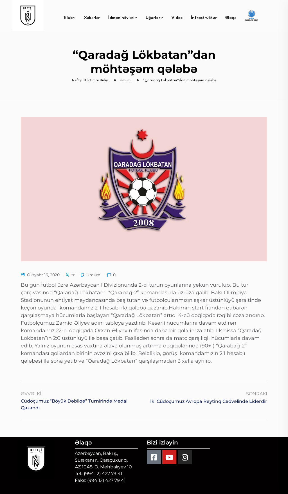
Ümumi (94, 274)
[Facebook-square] (154, 457)
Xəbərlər (92, 18)
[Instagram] (185, 457)
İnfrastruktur (204, 18)
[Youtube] (169, 457)
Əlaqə (230, 18)
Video (177, 18)
